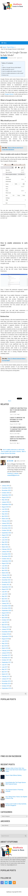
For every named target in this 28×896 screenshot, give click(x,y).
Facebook (10, 473)
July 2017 (4, 664)
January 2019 (5, 629)
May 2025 (4, 500)
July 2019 (4, 622)
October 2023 (5, 530)
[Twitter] (6, 882)
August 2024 (5, 507)
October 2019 (5, 620)
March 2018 (5, 648)
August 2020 (5, 613)
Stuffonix (8, 892)
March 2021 (5, 601)
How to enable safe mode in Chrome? (12, 71)
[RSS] (14, 882)
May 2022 (4, 568)
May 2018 (4, 643)
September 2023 (6, 533)
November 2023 (6, 528)
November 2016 (6, 683)
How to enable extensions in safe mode (13, 449)
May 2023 (4, 542)
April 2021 (5, 598)
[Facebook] (2, 882)
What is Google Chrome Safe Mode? (11, 67)
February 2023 (6, 549)
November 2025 (6, 490)
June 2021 (5, 594)
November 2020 (6, 608)
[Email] (10, 882)
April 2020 (5, 617)
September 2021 (6, 587)
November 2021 (6, 582)
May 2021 (4, 596)
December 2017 (6, 655)
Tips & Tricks (4, 58)
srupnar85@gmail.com (13, 475)
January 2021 (5, 603)
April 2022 (5, 570)
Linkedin (16, 473)
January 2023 (5, 551)
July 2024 (4, 509)
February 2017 (6, 676)
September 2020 (6, 610)
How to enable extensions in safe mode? (12, 73)
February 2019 (6, 627)
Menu (5, 43)
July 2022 (4, 565)
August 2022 (5, 563)
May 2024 (4, 514)
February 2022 (6, 575)
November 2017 (6, 657)
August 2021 (5, 589)
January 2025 (5, 502)
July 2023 (4, 537)
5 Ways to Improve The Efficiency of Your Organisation (17, 419)
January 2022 (5, 577)
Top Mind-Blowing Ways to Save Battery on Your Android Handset (18, 429)
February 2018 (6, 650)
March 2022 (5, 573)
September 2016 (6, 688)
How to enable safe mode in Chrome (11, 451)
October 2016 (5, 686)
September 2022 (6, 561)
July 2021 (4, 591)
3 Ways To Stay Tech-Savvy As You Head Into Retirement (17, 438)
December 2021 (6, 580)
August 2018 (5, 639)
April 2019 (5, 624)
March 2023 (5, 547)
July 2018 (4, 641)
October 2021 (5, 584)
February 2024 (6, 521)
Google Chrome (9, 94)
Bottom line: (5, 75)
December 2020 (6, 606)
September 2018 (6, 636)
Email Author (20, 461)
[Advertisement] (14, 26)
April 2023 (5, 544)
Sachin (20, 58)
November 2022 (6, 556)
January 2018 (5, 653)
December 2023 (6, 525)
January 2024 (5, 523)
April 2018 (5, 646)
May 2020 (4, 615)
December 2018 (6, 631)
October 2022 (5, 558)
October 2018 (5, 634)
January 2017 (5, 679)
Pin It (9, 401)
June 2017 (5, 667)
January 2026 (5, 485)
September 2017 (6, 662)
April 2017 (5, 672)
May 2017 (4, 669)
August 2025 (5, 497)
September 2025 (6, 495)
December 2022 (6, 554)
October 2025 (5, 492)
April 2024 (5, 516)
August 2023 (5, 535)
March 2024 (5, 518)
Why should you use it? (8, 69)
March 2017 (5, 674)
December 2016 (6, 681)
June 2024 (5, 511)
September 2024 (6, 504)
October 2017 (5, 660)
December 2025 (6, 488)
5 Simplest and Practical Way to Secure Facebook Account (18, 410)
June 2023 (5, 540)
